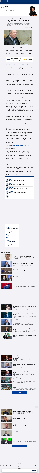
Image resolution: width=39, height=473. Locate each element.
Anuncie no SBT (19, 461)
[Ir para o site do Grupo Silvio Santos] (4, 465)
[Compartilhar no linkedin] (31, 27)
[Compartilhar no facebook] (27, 27)
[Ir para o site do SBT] (10, 465)
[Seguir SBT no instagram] (28, 465)
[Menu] (38, 1)
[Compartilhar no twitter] (29, 27)
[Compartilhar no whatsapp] (26, 27)
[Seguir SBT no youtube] (35, 465)
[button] (19, 257)
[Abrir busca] (36, 1)
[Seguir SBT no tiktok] (38, 465)
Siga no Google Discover (29, 59)
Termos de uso (19, 466)
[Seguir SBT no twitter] (33, 465)
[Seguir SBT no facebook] (30, 465)
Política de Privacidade (27, 470)
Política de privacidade (19, 463)
